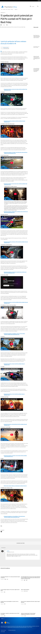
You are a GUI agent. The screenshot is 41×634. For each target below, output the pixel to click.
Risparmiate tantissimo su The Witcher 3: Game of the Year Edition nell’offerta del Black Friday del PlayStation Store (14, 334)
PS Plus (12, 9)
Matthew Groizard (5, 47)
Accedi (33, 6)
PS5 (1, 9)
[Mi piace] (7, 579)
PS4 (6, 9)
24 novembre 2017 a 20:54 (10, 551)
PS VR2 (4, 9)
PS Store (8, 9)
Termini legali (3, 631)
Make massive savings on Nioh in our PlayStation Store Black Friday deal (15, 485)
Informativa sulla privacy (11, 630)
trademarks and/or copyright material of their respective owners (16, 627)
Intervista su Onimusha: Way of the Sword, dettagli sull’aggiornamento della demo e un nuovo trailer (28, 614)
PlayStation (10, 7)
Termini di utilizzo (3, 630)
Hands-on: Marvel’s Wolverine (25, 589)
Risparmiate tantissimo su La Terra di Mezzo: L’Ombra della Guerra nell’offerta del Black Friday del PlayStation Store (14, 517)
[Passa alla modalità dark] (30, 6)
